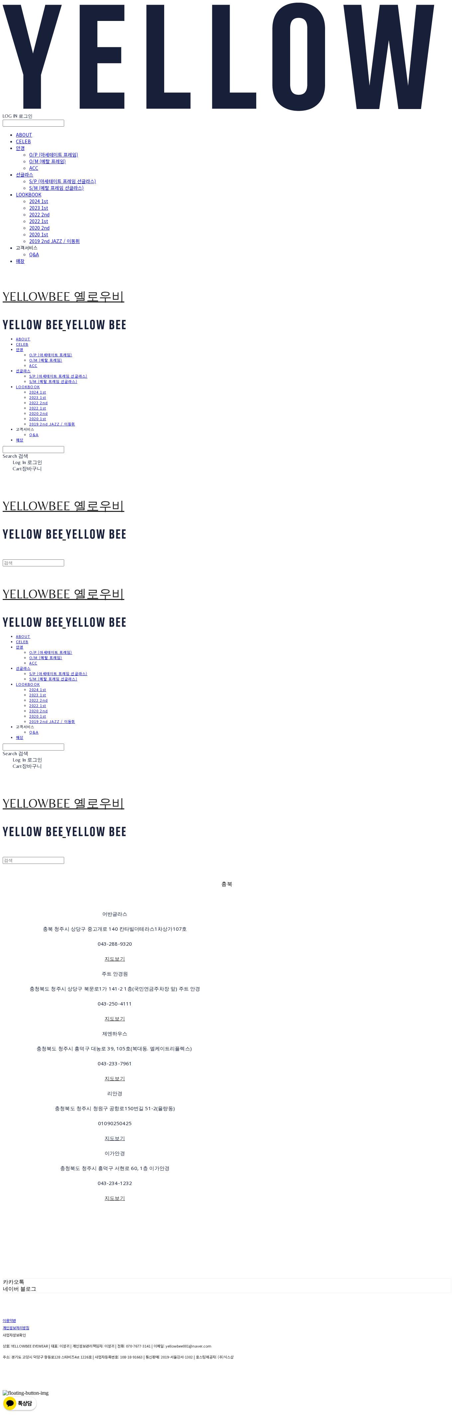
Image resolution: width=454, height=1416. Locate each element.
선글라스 (24, 174)
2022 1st (38, 221)
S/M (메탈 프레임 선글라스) (56, 187)
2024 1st (38, 201)
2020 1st (38, 234)
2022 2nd (39, 214)
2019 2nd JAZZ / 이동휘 (54, 241)
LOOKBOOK (28, 194)
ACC (33, 168)
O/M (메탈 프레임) (47, 161)
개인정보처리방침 (16, 1327)
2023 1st (38, 207)
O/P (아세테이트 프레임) (53, 154)
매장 (20, 261)
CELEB (23, 141)
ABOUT (24, 134)
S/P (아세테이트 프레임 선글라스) (62, 181)
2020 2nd (39, 227)
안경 (20, 148)
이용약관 (9, 1320)
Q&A (34, 254)
